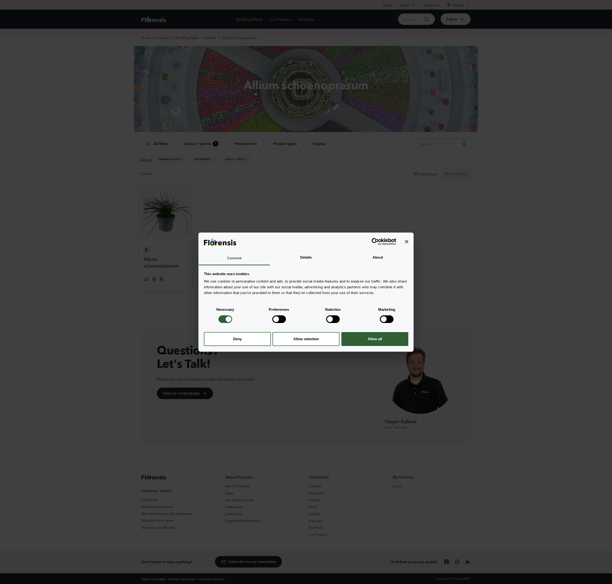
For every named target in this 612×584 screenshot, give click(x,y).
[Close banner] (406, 241)
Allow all (375, 339)
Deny (237, 339)
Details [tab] (306, 257)
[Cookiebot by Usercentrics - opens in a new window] (375, 241)
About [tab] (377, 257)
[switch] (279, 319)
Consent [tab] (234, 258)
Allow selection (306, 339)
